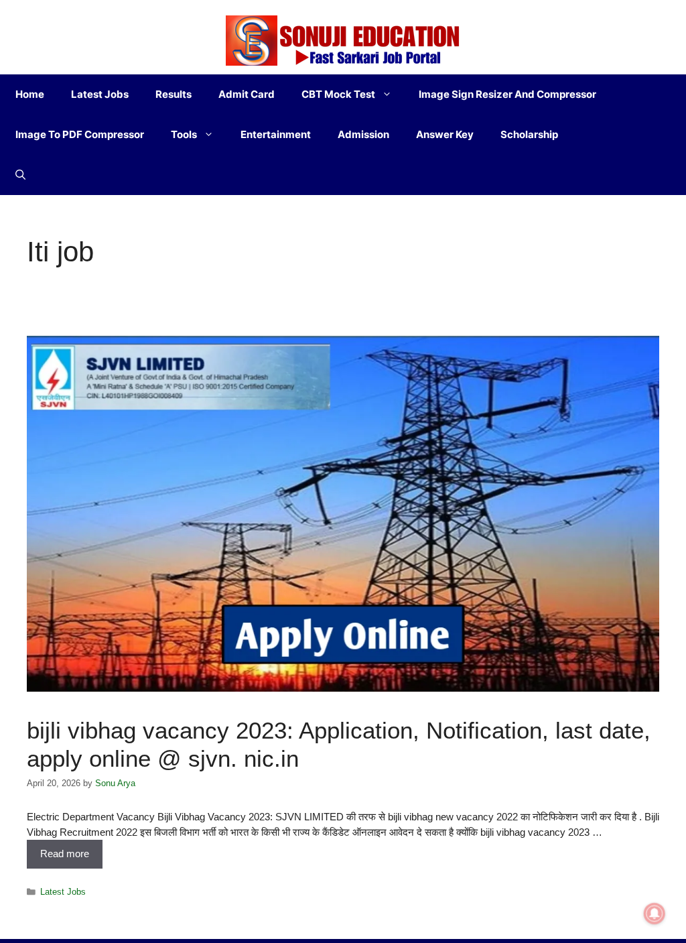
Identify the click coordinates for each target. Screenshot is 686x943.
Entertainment (276, 134)
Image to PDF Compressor (79, 134)
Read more (64, 853)
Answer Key (445, 134)
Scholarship (529, 134)
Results (173, 94)
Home (29, 94)
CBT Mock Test (338, 94)
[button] (20, 175)
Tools (184, 134)
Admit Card (246, 94)
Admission (363, 134)
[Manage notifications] (654, 913)
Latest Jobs (100, 94)
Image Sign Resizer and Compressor (507, 94)
